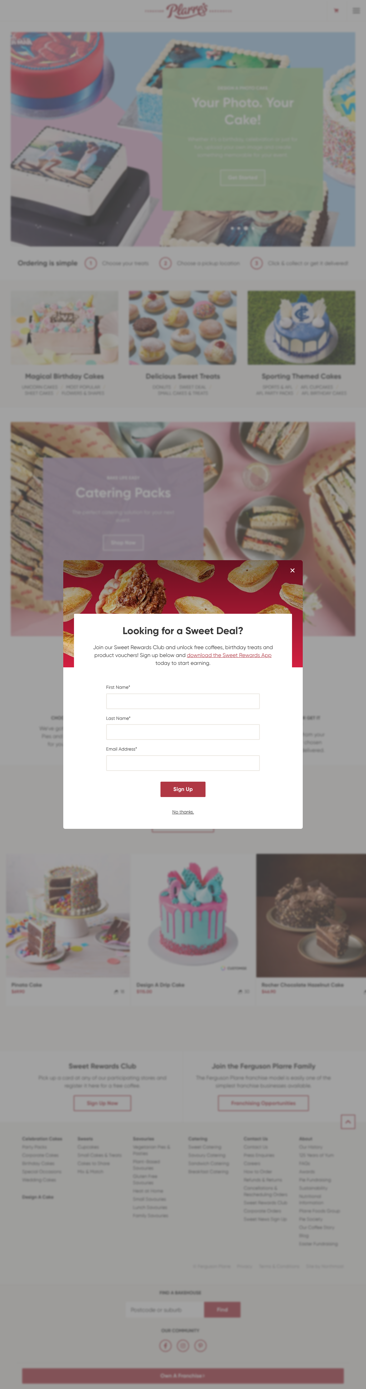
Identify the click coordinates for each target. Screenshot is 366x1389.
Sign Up (183, 789)
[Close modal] (292, 571)
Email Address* (121, 749)
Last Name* (118, 718)
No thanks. (183, 811)
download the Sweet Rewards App (229, 655)
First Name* (118, 687)
